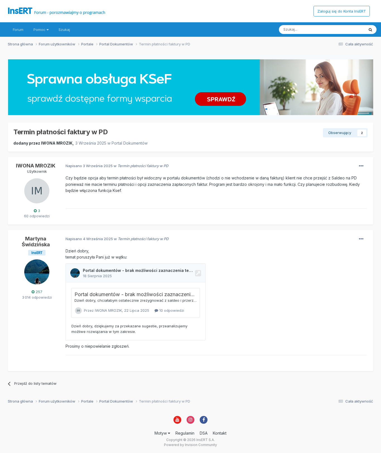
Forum (18, 29)
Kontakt (219, 433)
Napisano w (117, 166)
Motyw (161, 433)
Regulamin (184, 433)
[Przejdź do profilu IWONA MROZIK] (36, 190)
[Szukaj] (370, 29)
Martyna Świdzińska (36, 242)
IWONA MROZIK (57, 143)
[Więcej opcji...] (361, 166)
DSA (204, 433)
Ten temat (348, 29)
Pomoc (40, 29)
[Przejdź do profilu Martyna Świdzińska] (36, 271)
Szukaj (64, 29)
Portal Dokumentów (130, 143)
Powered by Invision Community (190, 445)
